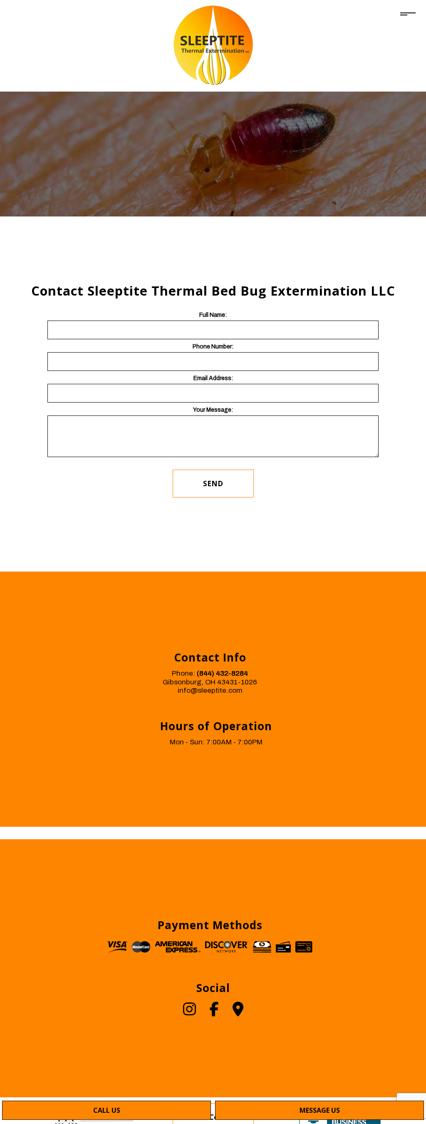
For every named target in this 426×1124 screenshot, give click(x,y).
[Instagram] (189, 1012)
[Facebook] (214, 1012)
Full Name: (213, 315)
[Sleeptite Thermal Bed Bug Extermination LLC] (213, 45)
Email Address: (213, 378)
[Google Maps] (238, 1012)
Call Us (106, 1110)
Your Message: (213, 410)
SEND (213, 483)
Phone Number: (213, 346)
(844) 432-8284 (222, 673)
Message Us (320, 1110)
